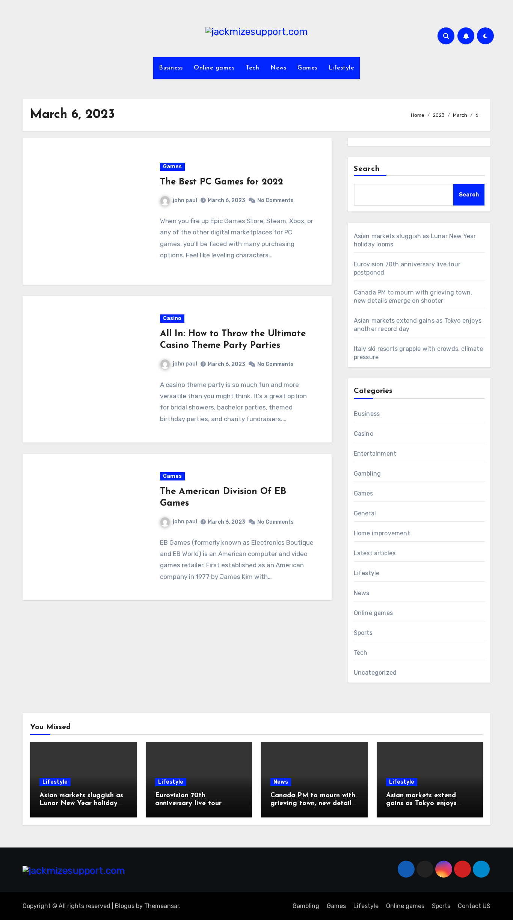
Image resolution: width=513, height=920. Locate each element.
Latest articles (375, 553)
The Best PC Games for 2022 (221, 182)
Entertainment (375, 453)
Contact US (474, 905)
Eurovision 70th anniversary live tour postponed (188, 803)
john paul (185, 200)
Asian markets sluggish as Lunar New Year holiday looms (81, 803)
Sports (363, 632)
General (365, 513)
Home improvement (382, 533)
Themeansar (161, 905)
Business (171, 68)
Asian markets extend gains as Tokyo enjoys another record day (421, 803)
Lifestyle (342, 68)
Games (307, 68)
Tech (252, 68)
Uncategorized (375, 672)
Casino (172, 318)
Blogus (124, 905)
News (278, 68)
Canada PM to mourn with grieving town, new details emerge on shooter (312, 803)
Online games (214, 68)
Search (367, 169)
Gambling (367, 473)
